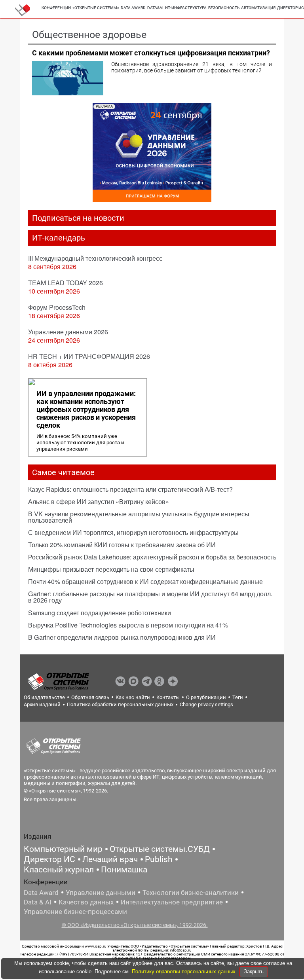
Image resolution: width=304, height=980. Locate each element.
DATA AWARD (133, 8)
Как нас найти (133, 697)
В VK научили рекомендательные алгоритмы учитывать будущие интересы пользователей (138, 517)
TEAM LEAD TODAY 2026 (65, 282)
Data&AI (155, 8)
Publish (159, 859)
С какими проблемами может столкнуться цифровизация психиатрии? (151, 53)
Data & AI (37, 902)
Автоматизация (258, 8)
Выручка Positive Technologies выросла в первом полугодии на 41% (128, 624)
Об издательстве (44, 697)
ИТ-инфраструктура (186, 8)
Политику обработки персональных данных (184, 971)
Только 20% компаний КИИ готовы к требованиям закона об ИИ (122, 544)
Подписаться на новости (78, 218)
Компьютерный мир (63, 849)
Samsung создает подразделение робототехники (99, 612)
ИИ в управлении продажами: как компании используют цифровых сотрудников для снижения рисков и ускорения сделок (86, 409)
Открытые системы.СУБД (160, 849)
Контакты (168, 697)
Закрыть (254, 971)
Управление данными (100, 893)
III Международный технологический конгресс (95, 258)
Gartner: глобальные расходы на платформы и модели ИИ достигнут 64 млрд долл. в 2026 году (150, 597)
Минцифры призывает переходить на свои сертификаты (111, 569)
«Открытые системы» (95, 8)
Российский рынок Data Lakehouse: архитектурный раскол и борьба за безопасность (152, 556)
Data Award (41, 893)
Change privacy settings (206, 704)
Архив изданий (42, 704)
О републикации (206, 697)
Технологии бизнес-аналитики (190, 893)
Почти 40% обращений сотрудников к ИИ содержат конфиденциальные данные (145, 581)
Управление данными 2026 (68, 331)
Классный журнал (59, 869)
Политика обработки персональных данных (120, 704)
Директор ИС (49, 859)
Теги (237, 697)
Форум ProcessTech (57, 307)
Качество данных (86, 902)
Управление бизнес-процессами (75, 912)
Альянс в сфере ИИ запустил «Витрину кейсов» (98, 501)
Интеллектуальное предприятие (172, 902)
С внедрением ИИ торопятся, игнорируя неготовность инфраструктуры (133, 532)
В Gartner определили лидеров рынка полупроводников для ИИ (122, 637)
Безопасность (223, 8)
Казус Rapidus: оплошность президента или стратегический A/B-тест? (130, 489)
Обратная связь (90, 697)
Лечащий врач (110, 859)
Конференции (56, 8)
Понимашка (124, 869)
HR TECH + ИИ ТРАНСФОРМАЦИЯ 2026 (89, 356)
